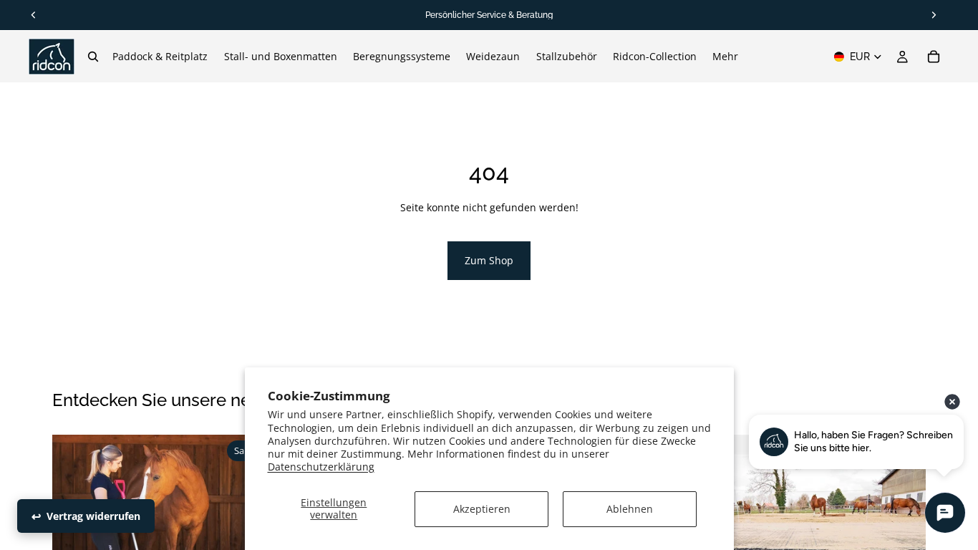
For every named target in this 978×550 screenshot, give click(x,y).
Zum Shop (489, 260)
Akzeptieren (481, 509)
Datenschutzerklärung (321, 466)
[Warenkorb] (933, 56)
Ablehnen (629, 509)
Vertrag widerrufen (93, 516)
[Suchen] (93, 56)
